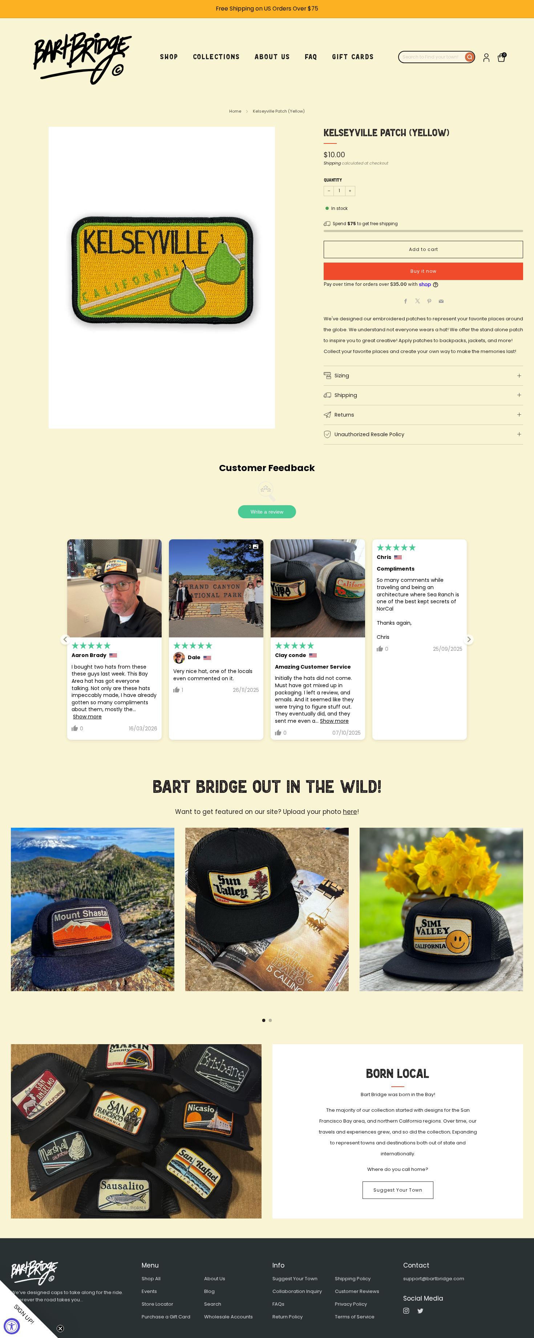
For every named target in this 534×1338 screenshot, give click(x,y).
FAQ (311, 57)
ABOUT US (272, 57)
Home (235, 111)
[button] (29, 1309)
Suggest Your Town (397, 1190)
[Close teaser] (60, 1328)
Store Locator (157, 1304)
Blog (209, 1291)
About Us (214, 1278)
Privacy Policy (351, 1304)
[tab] (264, 1020)
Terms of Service (355, 1316)
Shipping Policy (353, 1278)
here (350, 811)
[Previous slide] (65, 639)
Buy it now (423, 271)
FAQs (278, 1304)
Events (149, 1291)
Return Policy (287, 1316)
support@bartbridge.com (433, 1278)
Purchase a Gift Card (166, 1316)
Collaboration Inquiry (297, 1291)
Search (212, 1304)
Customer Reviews (357, 1291)
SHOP (169, 57)
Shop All (151, 1278)
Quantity (333, 180)
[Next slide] (469, 639)
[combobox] (432, 57)
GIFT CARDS (353, 57)
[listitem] (267, 9)
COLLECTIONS (216, 57)
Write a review (267, 512)
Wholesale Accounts (228, 1316)
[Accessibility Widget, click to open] (12, 1326)
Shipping (332, 163)
